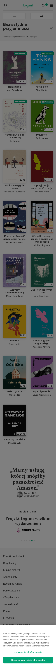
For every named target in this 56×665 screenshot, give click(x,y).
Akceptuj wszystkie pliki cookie (28, 660)
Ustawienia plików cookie (28, 652)
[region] (28, 645)
